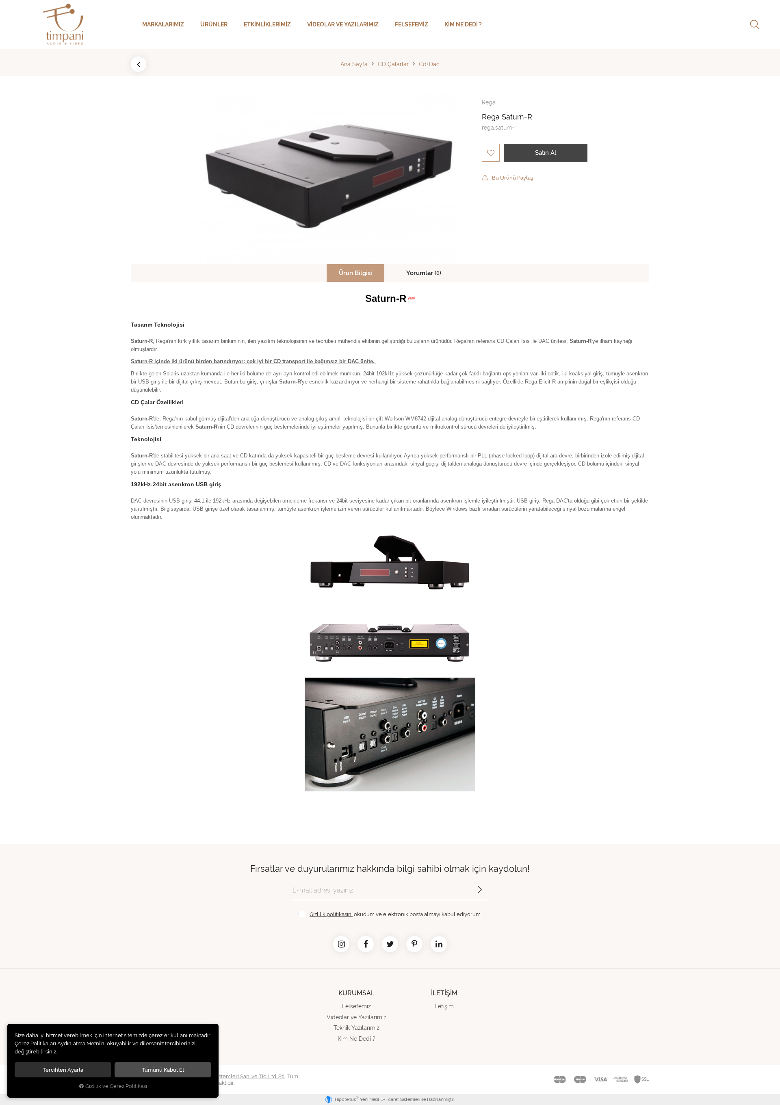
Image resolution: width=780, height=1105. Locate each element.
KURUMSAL (356, 993)
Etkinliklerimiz (267, 24)
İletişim (444, 1006)
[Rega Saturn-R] (327, 178)
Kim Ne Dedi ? (463, 24)
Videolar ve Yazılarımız (343, 24)
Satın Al (545, 152)
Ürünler (214, 24)
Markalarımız (163, 24)
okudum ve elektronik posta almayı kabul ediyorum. (395, 914)
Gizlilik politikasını (331, 914)
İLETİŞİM (444, 993)
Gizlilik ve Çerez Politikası (116, 1086)
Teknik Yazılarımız (356, 1028)
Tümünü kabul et (163, 1069)
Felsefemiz (411, 24)
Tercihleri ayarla (63, 1069)
